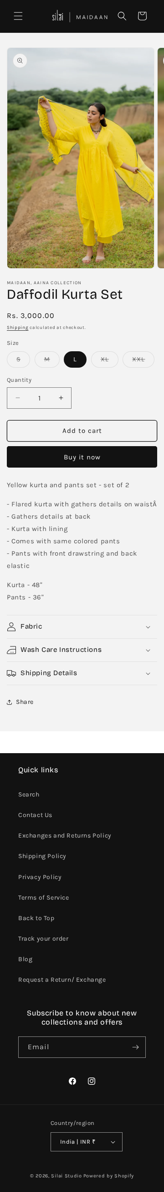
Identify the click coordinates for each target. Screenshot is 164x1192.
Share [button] (25, 702)
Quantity (19, 379)
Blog (25, 959)
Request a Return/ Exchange (62, 980)
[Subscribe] (135, 1047)
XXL (143, 361)
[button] (18, 16)
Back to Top (36, 918)
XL (109, 361)
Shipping (18, 327)
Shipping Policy (42, 856)
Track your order (43, 938)
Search (29, 794)
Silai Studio (66, 1176)
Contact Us (35, 815)
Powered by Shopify (108, 1176)
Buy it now (82, 457)
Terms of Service (43, 897)
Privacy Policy (40, 877)
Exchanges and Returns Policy (65, 835)
